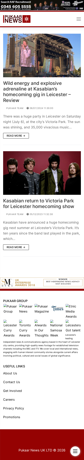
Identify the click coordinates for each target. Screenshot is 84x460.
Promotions (11, 417)
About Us (10, 373)
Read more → (16, 135)
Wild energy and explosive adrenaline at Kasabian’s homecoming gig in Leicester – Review (37, 91)
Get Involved (12, 391)
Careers (9, 399)
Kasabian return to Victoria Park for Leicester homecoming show (38, 203)
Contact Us (11, 382)
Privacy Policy (13, 408)
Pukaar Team (14, 108)
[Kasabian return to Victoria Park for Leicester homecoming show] (42, 173)
